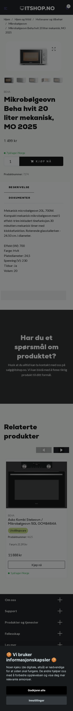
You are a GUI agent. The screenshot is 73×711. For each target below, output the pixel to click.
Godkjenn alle (36, 690)
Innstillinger (36, 700)
